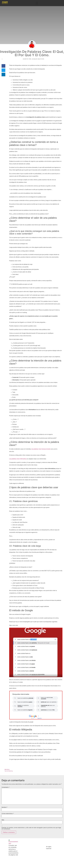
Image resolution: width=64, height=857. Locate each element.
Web (3, 819)
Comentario (6, 787)
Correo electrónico (8, 813)
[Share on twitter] (3, 70)
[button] (37, 3)
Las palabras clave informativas (18, 458)
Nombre (4, 807)
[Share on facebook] (3, 66)
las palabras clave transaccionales (41, 449)
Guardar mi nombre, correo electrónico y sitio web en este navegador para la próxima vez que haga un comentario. (31, 828)
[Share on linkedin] (3, 74)
